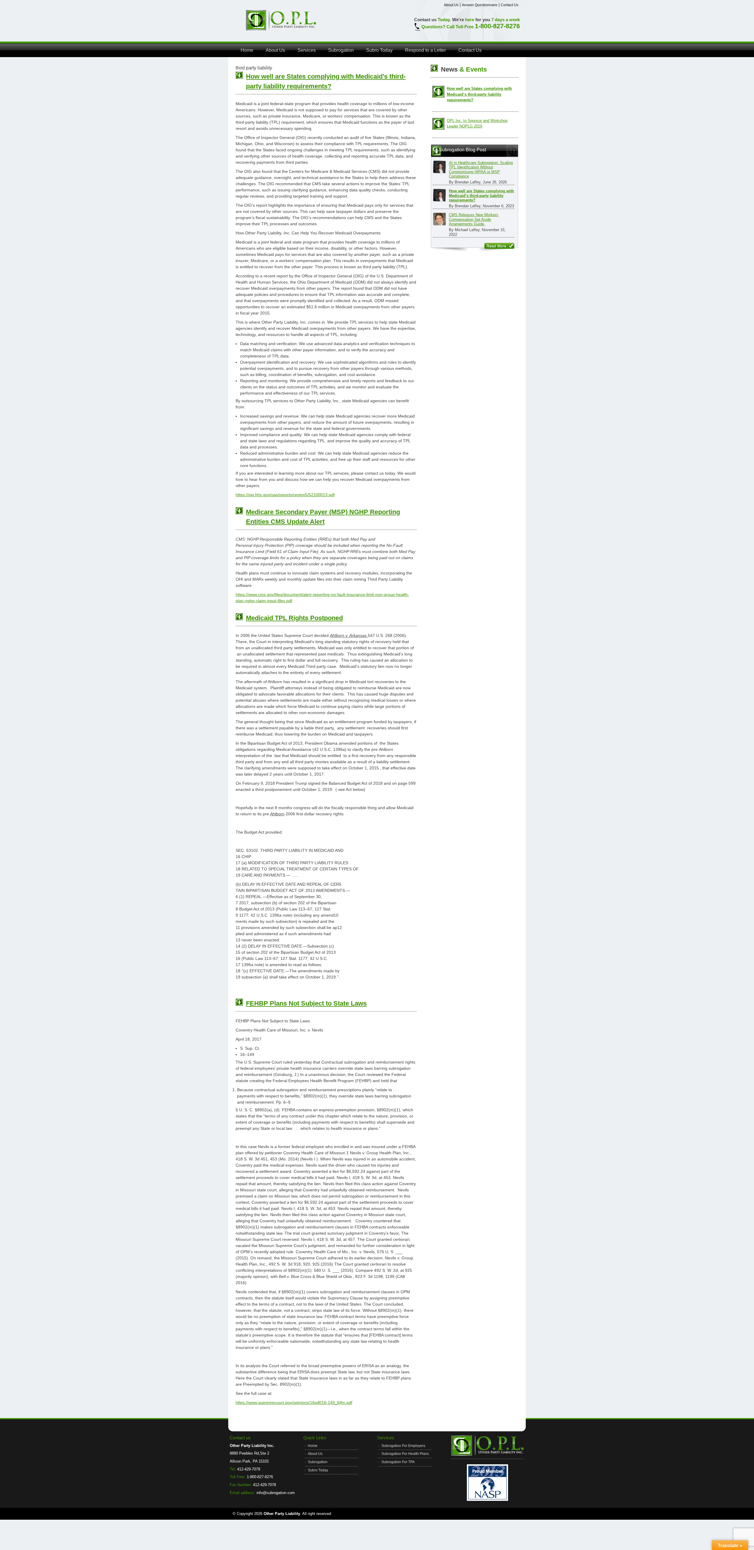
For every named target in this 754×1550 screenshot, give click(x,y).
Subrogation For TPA (398, 1462)
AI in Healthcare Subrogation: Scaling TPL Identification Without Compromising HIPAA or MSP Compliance (481, 169)
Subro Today (379, 50)
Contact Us (509, 5)
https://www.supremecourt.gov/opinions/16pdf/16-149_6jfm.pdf (294, 1402)
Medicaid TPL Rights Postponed (294, 618)
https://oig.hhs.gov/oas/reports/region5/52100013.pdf (285, 494)
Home (247, 50)
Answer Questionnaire (479, 5)
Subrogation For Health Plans (405, 1454)
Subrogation (341, 50)
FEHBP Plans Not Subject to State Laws (306, 1003)
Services (306, 50)
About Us (451, 5)
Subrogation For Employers (403, 1446)
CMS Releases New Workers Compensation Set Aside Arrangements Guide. (473, 219)
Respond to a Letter (425, 50)
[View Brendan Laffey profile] (439, 166)
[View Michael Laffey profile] (439, 219)
